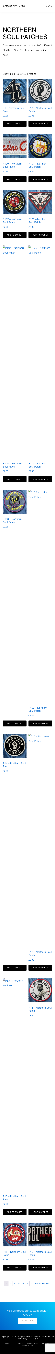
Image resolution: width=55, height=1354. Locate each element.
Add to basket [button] (14, 123)
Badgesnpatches (14, 5)
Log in (35, 1338)
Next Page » (42, 1283)
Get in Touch (27, 1320)
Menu (49, 5)
